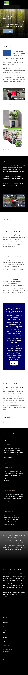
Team (4, 620)
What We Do (5, 622)
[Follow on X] (6, 660)
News (11, 317)
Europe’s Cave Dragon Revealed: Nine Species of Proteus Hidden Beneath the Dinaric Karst (14, 310)
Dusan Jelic (9, 315)
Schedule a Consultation (14, 553)
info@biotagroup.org (7, 649)
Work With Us (7, 31)
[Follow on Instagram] (8, 660)
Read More (14, 363)
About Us (5, 617)
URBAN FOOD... (7, 104)
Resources (5, 637)
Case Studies (5, 630)
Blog (21, 315)
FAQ (4, 635)
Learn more (7, 600)
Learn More (7, 190)
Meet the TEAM (8, 417)
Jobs (4, 632)
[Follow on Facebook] (3, 660)
